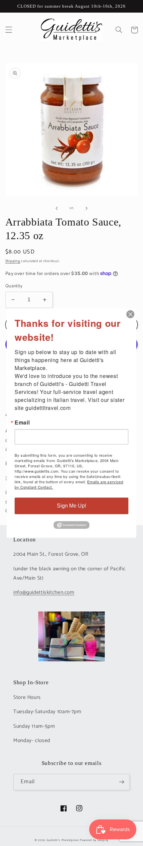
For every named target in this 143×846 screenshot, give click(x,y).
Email (22, 422)
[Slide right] (86, 208)
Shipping (12, 261)
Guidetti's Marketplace (63, 840)
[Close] (130, 314)
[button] (8, 30)
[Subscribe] (121, 782)
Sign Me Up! (71, 506)
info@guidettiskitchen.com (43, 592)
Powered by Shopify (94, 840)
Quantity (13, 286)
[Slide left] (56, 208)
